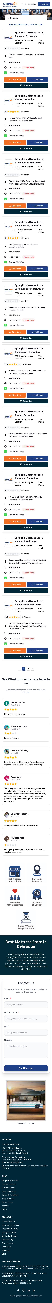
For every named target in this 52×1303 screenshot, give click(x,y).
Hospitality (32, 4)
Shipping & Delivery (10, 1229)
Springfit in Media (9, 1232)
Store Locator (7, 1243)
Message (8, 1040)
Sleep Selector (8, 1198)
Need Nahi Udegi (9, 1191)
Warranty (5, 1250)
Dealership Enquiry (9, 1236)
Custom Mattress (9, 1184)
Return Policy (7, 1202)
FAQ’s (4, 1209)
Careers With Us (8, 1221)
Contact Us (6, 1246)
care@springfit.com (15, 1162)
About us (5, 1205)
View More (26, 969)
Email (6, 1026)
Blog (4, 1254)
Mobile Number (11, 1012)
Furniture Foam (8, 1188)
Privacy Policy (7, 1239)
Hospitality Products (10, 1180)
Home (24, 4)
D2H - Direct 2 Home (10, 1225)
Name (7, 998)
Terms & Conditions (10, 1195)
